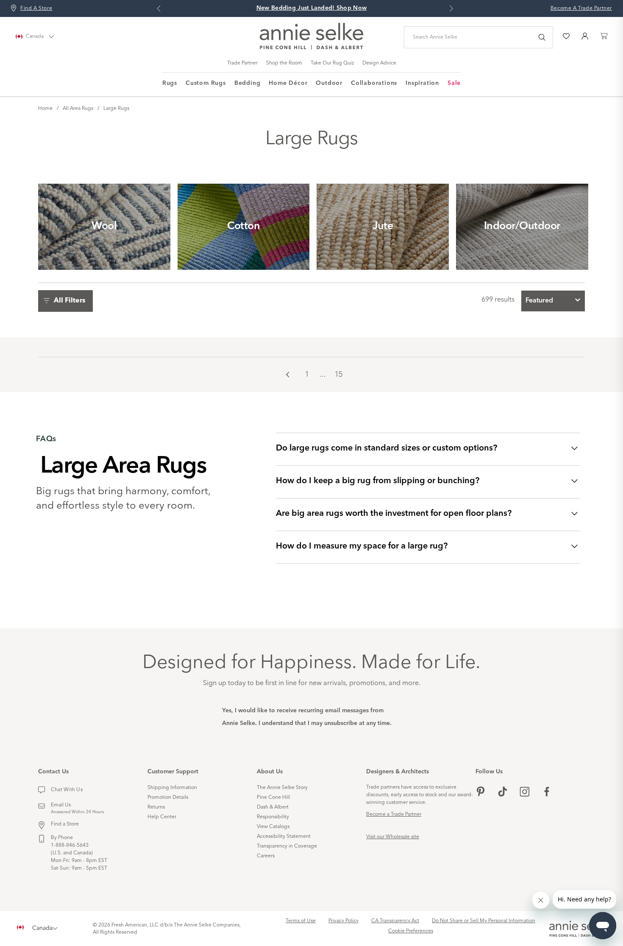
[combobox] (553, 301)
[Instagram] (525, 792)
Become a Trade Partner (393, 814)
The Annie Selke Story (282, 787)
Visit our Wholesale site (392, 837)
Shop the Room (284, 63)
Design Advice (379, 63)
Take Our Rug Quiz (332, 63)
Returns (156, 807)
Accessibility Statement (284, 836)
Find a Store (65, 824)
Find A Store (36, 8)
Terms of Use (301, 921)
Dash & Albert (273, 807)
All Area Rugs (78, 108)
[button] (67, 301)
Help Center (161, 817)
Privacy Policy (343, 921)
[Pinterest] (481, 792)
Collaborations (374, 83)
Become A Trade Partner (581, 8)
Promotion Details (167, 797)
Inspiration (422, 83)
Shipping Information (172, 787)
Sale (454, 83)
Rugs (169, 83)
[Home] (311, 48)
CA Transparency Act (395, 921)
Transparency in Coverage (287, 846)
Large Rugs (116, 108)
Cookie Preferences (410, 931)
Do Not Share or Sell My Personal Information (483, 921)
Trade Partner (242, 63)
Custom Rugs (206, 83)
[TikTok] (503, 792)
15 (339, 373)
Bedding (247, 83)
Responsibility (273, 817)
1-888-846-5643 (70, 845)
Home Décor (288, 83)
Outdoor (329, 83)
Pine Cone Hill (273, 797)
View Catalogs (273, 826)
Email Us (61, 805)
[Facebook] (547, 792)
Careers (266, 856)
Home (45, 108)
